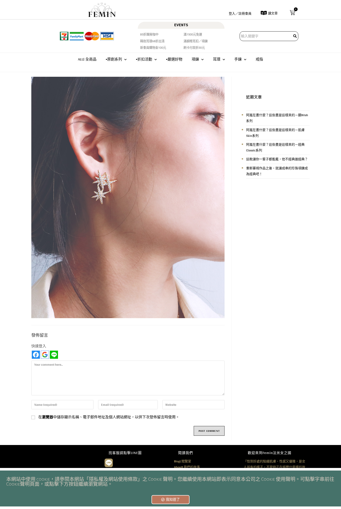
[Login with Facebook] (36, 355)
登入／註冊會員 (240, 13)
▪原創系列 (114, 59)
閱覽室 (182, 461)
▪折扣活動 (144, 59)
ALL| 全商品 (87, 59)
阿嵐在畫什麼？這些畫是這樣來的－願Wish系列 (277, 118)
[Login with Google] (45, 355)
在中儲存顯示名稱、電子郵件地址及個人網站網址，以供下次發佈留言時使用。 (108, 417)
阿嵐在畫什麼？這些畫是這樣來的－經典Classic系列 (275, 147)
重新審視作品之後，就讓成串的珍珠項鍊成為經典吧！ (277, 171)
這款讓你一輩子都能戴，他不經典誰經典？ (277, 159)
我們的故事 (187, 467)
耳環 (216, 59)
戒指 (259, 59)
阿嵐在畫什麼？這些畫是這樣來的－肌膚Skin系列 (275, 133)
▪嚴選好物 (174, 59)
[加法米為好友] (108, 462)
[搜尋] (295, 36)
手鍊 (238, 59)
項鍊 (195, 59)
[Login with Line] (54, 355)
